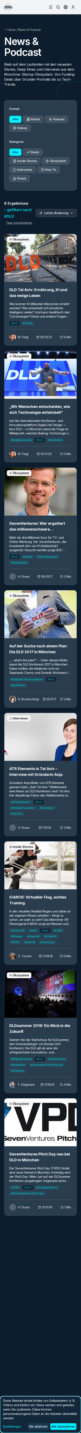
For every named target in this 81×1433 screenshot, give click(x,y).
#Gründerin (47, 807)
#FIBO (58, 930)
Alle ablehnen (38, 1426)
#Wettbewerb (19, 562)
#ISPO (15, 942)
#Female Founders (23, 807)
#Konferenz (55, 439)
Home (11, 29)
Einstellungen (12, 1426)
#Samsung (47, 942)
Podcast (59, 119)
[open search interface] (58, 7)
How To (50, 169)
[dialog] (40, 1414)
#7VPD (15, 1187)
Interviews (24, 169)
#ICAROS (50, 936)
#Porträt (30, 942)
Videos (22, 128)
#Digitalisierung (21, 439)
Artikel (35, 119)
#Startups (17, 1070)
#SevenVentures (47, 556)
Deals (35, 152)
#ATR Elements (20, 802)
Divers (21, 178)
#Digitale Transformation (27, 679)
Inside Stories (27, 161)
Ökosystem (58, 161)
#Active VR (18, 930)
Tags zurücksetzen (19, 222)
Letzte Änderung (56, 213)
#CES (33, 930)
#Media (27, 556)
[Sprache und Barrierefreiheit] (65, 7)
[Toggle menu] (50, 7)
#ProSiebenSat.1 (47, 1187)
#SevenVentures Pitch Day (46, 1064)
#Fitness (16, 936)
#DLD (14, 323)
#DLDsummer (56, 1058)
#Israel (27, 323)
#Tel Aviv (16, 813)
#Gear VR (33, 936)
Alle (15, 119)
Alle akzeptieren (63, 1426)
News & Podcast (29, 29)
